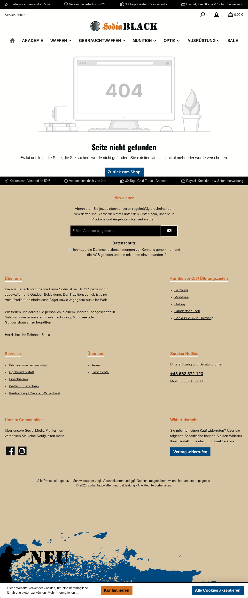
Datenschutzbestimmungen (114, 249)
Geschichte (100, 372)
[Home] (12, 40)
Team (96, 365)
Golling (179, 304)
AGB (96, 255)
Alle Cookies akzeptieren (217, 590)
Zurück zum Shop (124, 172)
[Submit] (169, 231)
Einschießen (18, 379)
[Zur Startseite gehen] (124, 26)
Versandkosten (113, 481)
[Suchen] (202, 15)
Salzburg (181, 290)
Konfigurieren (116, 590)
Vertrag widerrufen (190, 452)
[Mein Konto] (216, 15)
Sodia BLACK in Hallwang (194, 318)
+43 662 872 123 (186, 373)
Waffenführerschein (24, 386)
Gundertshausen (187, 311)
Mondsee (181, 297)
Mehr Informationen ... (63, 592)
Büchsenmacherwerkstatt (28, 365)
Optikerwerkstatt (21, 372)
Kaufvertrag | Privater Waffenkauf (34, 393)
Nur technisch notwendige (162, 590)
